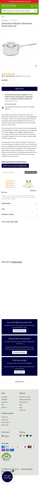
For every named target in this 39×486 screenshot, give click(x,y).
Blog (21, 407)
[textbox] (13, 172)
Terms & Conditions (27, 469)
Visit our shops (19, 372)
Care (3, 209)
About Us (4, 407)
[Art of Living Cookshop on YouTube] (27, 436)
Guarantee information (19, 352)
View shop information (10, 104)
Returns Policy (23, 402)
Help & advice (6, 422)
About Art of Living (25, 397)
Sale (3, 405)
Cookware (4, 397)
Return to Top (19, 381)
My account (5, 425)
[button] (19, 457)
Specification (6, 203)
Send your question (31, 172)
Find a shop (5, 419)
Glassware (4, 402)
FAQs (21, 405)
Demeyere (5, 20)
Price (3, 76)
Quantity (4, 80)
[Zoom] (36, 65)
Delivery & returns (8, 214)
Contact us (5, 417)
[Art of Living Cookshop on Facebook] (24, 436)
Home (3, 16)
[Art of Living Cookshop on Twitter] (31, 436)
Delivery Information (25, 399)
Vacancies (22, 410)
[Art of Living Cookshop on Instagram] (20, 436)
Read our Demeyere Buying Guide (15, 166)
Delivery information (19, 330)
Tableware (4, 399)
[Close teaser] (13, 471)
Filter (5, 192)
